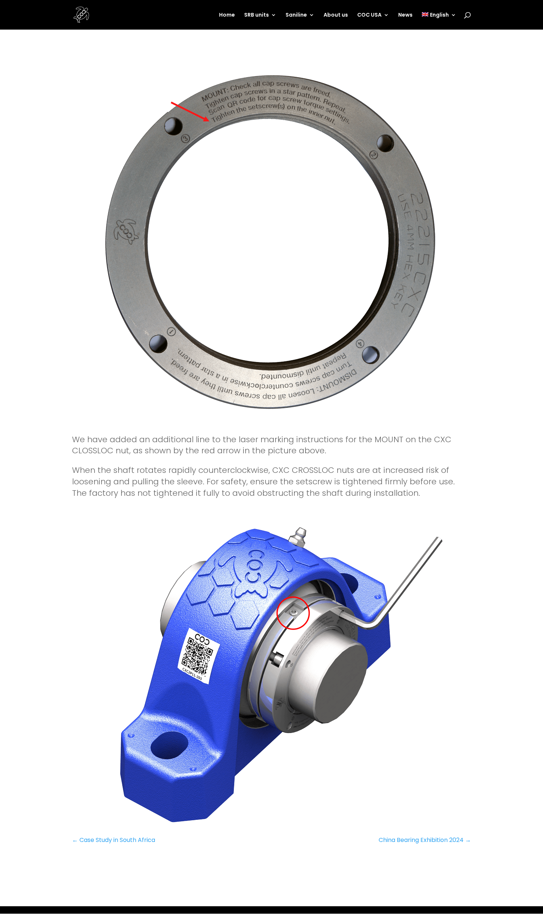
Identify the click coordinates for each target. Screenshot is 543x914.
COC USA (369, 15)
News (405, 15)
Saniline (296, 15)
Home (227, 15)
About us (336, 15)
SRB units (256, 15)
